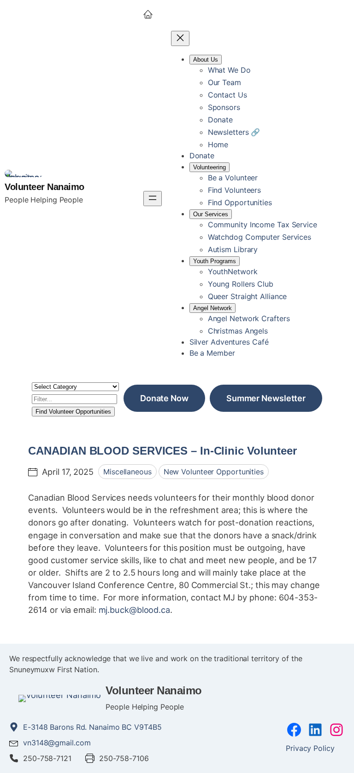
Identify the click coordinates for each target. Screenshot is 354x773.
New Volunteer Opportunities (214, 471)
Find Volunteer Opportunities (73, 411)
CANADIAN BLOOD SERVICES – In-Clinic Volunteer (162, 450)
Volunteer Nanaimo (44, 187)
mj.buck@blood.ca (134, 610)
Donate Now (164, 398)
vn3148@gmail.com (56, 742)
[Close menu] (180, 38)
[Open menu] (152, 198)
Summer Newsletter (266, 398)
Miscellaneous (127, 471)
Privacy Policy (310, 748)
